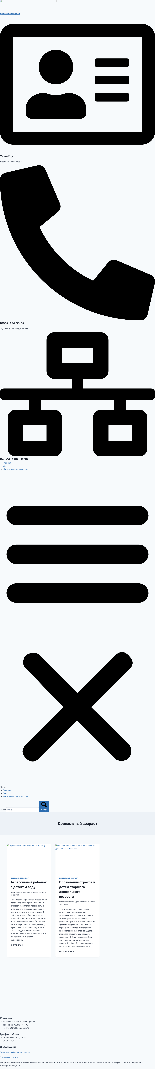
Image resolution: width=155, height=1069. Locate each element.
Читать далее (18, 945)
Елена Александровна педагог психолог (31, 892)
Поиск (3, 810)
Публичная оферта (9, 1057)
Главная (7, 463)
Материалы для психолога (15, 469)
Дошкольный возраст (20, 878)
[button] (77, 631)
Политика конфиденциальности (15, 1052)
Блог (5, 466)
